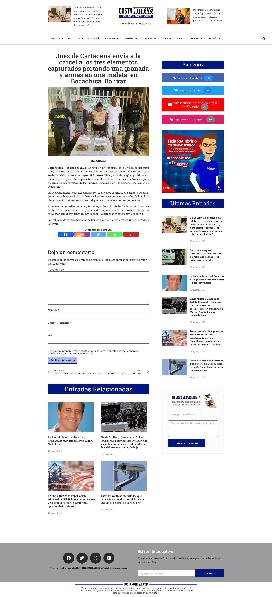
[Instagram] (82, 234)
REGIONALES (111, 38)
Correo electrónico (59, 322)
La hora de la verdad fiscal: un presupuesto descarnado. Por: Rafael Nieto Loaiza (70, 440)
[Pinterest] (131, 234)
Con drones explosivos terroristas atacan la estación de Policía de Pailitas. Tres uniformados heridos (206, 255)
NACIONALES (74, 38)
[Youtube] (108, 558)
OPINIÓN (213, 38)
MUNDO (167, 38)
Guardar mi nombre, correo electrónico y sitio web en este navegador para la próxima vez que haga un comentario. (93, 352)
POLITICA (55, 38)
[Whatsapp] (115, 234)
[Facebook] (66, 234)
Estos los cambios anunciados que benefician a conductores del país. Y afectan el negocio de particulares (122, 499)
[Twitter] (98, 234)
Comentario (56, 270)
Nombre (53, 310)
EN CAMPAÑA (94, 38)
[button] (263, 38)
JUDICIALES (150, 38)
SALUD (179, 38)
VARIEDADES (195, 38)
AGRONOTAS (131, 38)
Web (50, 335)
